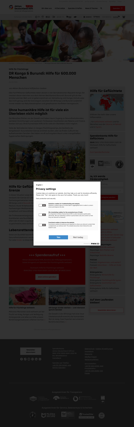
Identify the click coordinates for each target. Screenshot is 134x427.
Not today (78, 237)
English (39, 185)
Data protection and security (46, 198)
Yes (58, 237)
